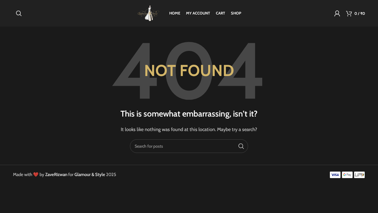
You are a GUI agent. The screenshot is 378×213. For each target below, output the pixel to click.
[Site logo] (148, 13)
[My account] (337, 13)
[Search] (19, 13)
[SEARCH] (241, 146)
